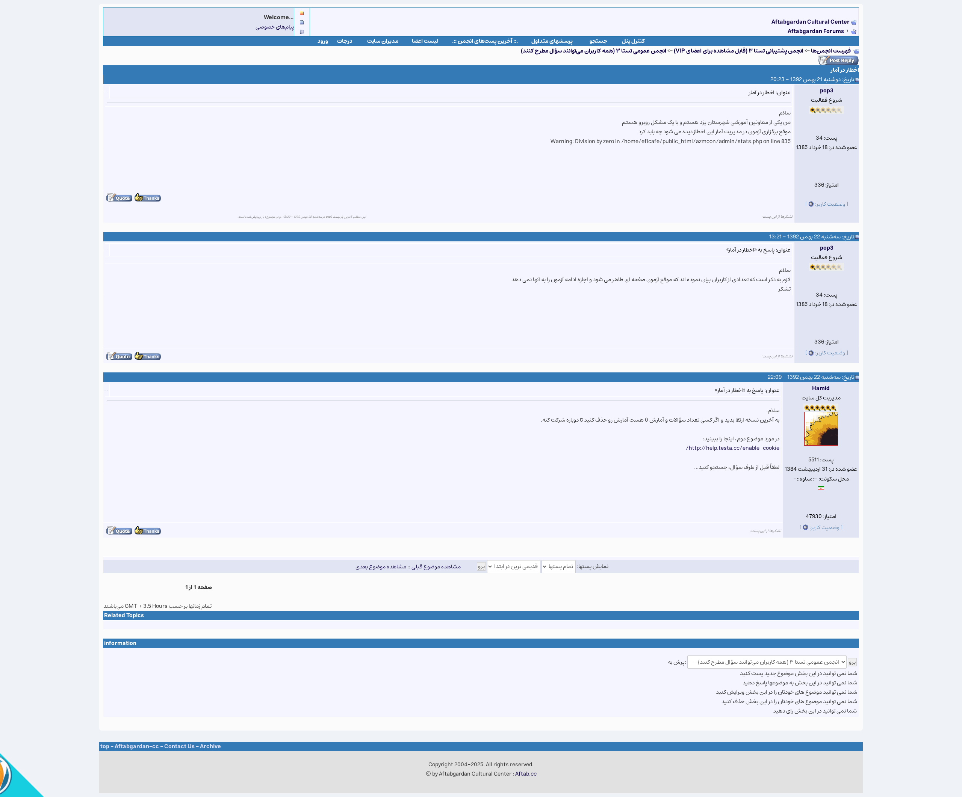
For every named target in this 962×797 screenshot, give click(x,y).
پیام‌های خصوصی (275, 27)
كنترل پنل (633, 41)
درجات (344, 41)
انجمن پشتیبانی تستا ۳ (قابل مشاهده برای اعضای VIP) (738, 51)
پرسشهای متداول (552, 41)
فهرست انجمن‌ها (831, 51)
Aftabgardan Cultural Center (811, 22)
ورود (323, 41)
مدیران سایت (382, 41)
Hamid (821, 388)
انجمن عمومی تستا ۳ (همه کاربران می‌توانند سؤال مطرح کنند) (593, 51)
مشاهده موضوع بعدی (380, 566)
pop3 (826, 91)
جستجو (598, 41)
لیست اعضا (425, 41)
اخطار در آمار (845, 70)
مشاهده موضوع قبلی (436, 566)
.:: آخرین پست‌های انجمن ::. (485, 41)
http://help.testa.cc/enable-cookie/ (732, 448)
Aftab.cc (526, 774)
